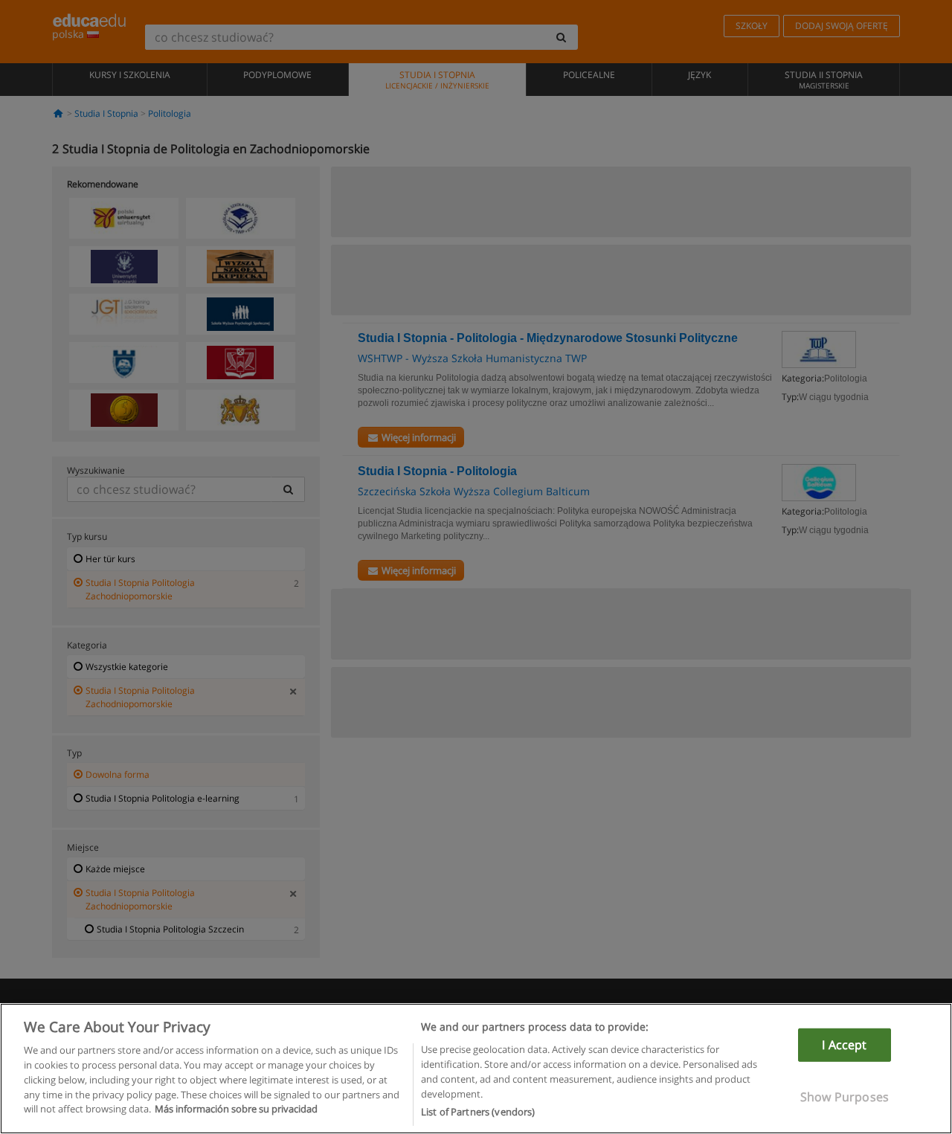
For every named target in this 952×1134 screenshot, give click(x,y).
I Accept (844, 1045)
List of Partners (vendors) (478, 1111)
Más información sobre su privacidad (236, 1108)
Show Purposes (844, 1097)
